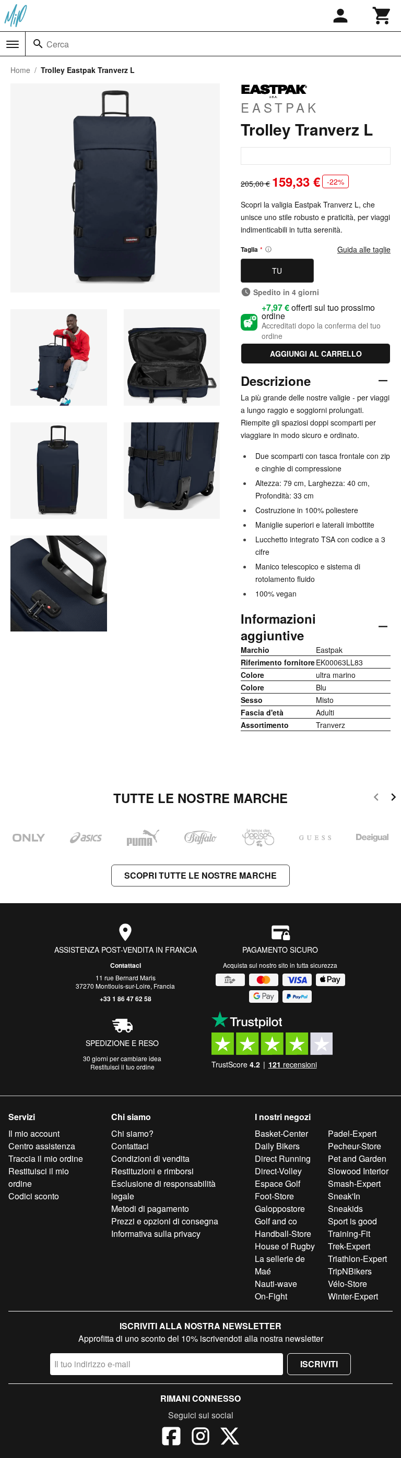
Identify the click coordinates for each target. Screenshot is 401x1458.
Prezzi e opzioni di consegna (164, 1221)
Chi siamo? (132, 1133)
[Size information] (268, 249)
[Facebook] (171, 1438)
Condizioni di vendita (150, 1158)
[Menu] (12, 44)
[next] (393, 798)
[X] (229, 1438)
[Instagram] (200, 1438)
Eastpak (280, 107)
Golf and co (276, 1221)
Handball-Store (283, 1234)
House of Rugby (285, 1246)
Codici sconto (33, 1196)
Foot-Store (274, 1196)
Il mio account (34, 1133)
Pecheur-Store (354, 1146)
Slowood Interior (358, 1171)
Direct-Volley (278, 1171)
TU (277, 270)
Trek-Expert (349, 1246)
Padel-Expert (352, 1133)
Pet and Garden (357, 1158)
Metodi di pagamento (150, 1208)
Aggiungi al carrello (316, 353)
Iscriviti (319, 1364)
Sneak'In (344, 1196)
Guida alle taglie (364, 249)
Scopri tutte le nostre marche (200, 875)
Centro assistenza (41, 1146)
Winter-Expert (353, 1296)
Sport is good (352, 1221)
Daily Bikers (277, 1146)
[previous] (376, 798)
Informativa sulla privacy (155, 1234)
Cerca (57, 44)
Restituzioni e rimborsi (152, 1171)
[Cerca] (38, 44)
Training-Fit (349, 1234)
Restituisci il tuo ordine (122, 1066)
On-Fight (271, 1296)
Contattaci (125, 965)
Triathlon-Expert (357, 1259)
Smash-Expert (354, 1183)
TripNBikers (350, 1271)
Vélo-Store (347, 1284)
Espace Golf (277, 1183)
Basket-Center (281, 1133)
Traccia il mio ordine (45, 1158)
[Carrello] (382, 15)
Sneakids (345, 1208)
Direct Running (283, 1158)
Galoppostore (280, 1208)
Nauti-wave (276, 1284)
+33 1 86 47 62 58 (125, 998)
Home (20, 70)
